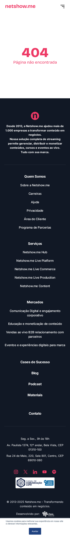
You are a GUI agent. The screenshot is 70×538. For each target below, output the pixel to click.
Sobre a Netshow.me (35, 185)
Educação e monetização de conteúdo (35, 324)
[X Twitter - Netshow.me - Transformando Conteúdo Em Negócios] (25, 472)
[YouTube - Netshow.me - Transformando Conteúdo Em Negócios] (44, 472)
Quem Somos (35, 176)
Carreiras (35, 193)
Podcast (34, 384)
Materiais (35, 395)
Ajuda (35, 202)
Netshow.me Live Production (35, 277)
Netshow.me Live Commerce (35, 269)
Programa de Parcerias (35, 227)
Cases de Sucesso (35, 362)
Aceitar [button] (35, 531)
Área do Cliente (35, 219)
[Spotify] (54, 472)
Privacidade (35, 210)
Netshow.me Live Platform (35, 260)
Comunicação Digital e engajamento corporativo (35, 313)
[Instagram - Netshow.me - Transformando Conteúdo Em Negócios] (16, 472)
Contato (35, 413)
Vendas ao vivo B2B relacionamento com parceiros (35, 334)
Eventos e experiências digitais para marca (35, 345)
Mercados (35, 302)
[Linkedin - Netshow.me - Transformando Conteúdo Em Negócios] (35, 472)
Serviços (35, 244)
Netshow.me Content (35, 286)
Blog (34, 373)
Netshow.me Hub (35, 252)
